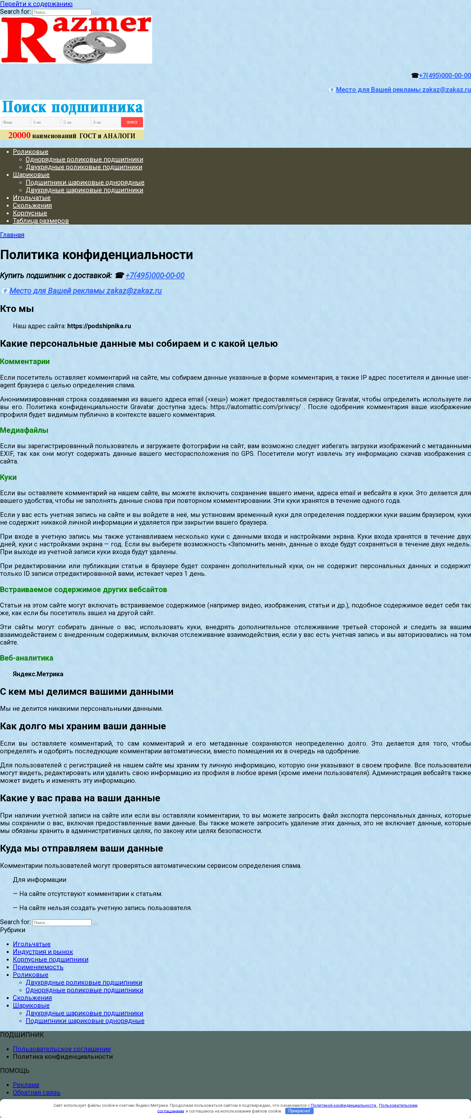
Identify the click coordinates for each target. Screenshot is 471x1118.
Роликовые (30, 151)
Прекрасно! (299, 1110)
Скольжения (32, 205)
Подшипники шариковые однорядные (85, 182)
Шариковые (31, 174)
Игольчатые (32, 198)
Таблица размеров (41, 221)
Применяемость (38, 967)
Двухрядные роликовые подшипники (84, 167)
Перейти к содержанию (36, 4)
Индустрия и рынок (43, 951)
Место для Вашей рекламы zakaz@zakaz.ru (403, 89)
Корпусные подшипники (50, 959)
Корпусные (30, 213)
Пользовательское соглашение (62, 1049)
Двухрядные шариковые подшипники (84, 190)
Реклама (26, 1085)
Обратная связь (37, 1092)
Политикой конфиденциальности (344, 1105)
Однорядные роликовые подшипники (84, 159)
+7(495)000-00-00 (445, 75)
